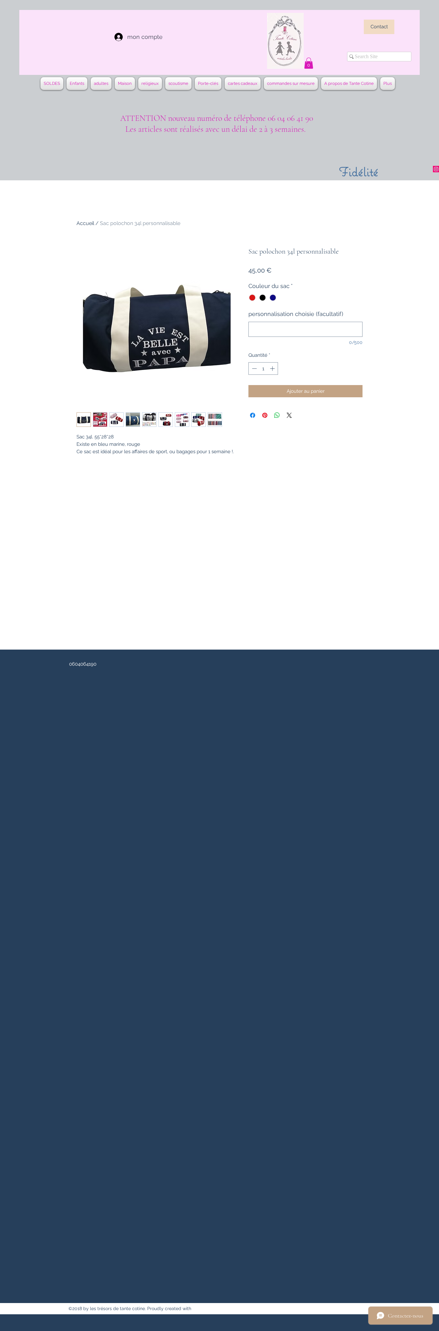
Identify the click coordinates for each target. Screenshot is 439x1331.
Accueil (85, 223)
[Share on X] (289, 415)
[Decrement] (253, 368)
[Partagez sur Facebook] (252, 415)
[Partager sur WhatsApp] (277, 415)
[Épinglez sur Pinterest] (265, 415)
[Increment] (273, 368)
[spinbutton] (263, 368)
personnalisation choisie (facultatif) (295, 313)
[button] (308, 63)
